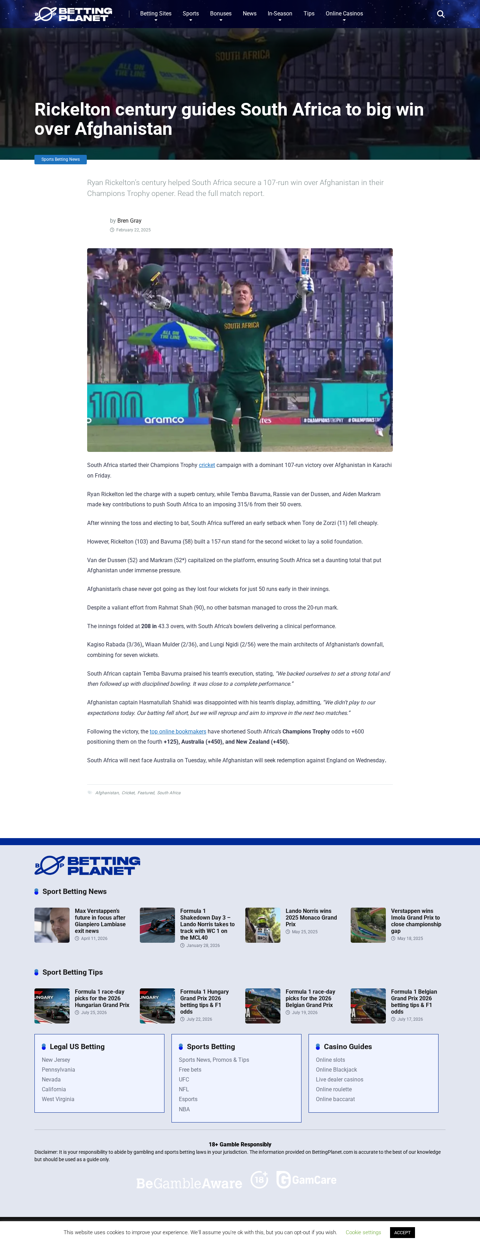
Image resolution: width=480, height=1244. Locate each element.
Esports (188, 1099)
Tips (309, 13)
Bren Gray (129, 220)
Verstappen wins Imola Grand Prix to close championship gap (416, 921)
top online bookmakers (178, 731)
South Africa (169, 792)
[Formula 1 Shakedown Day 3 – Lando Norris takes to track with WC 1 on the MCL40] (157, 940)
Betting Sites (155, 13)
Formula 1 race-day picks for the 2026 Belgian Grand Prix (310, 998)
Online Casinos (344, 13)
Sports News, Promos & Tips (214, 1060)
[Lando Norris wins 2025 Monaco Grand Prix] (262, 940)
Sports (191, 13)
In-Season (280, 13)
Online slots (330, 1060)
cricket (207, 465)
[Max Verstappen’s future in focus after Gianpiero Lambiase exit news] (52, 940)
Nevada (51, 1079)
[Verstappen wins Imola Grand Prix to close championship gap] (368, 940)
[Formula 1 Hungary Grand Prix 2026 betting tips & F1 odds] (157, 1021)
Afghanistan (107, 792)
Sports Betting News (60, 159)
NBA (184, 1109)
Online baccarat (335, 1099)
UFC (184, 1079)
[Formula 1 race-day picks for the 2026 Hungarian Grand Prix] (52, 1021)
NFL (184, 1089)
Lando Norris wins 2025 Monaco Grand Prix (311, 918)
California (54, 1089)
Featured (145, 792)
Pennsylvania (58, 1069)
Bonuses (221, 13)
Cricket (128, 792)
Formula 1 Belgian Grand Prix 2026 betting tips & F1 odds (414, 1001)
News (250, 13)
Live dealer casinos (339, 1079)
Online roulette (334, 1089)
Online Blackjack (336, 1069)
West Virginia (58, 1099)
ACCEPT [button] (402, 1232)
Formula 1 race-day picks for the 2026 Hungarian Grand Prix (102, 998)
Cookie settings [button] (363, 1232)
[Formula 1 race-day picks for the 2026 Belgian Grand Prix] (262, 1021)
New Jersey (56, 1060)
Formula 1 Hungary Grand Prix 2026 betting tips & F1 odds (204, 1001)
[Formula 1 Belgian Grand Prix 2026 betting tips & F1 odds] (368, 1021)
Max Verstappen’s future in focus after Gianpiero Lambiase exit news (100, 921)
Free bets (190, 1069)
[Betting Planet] (73, 11)
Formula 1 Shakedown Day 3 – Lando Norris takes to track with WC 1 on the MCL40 (207, 924)
